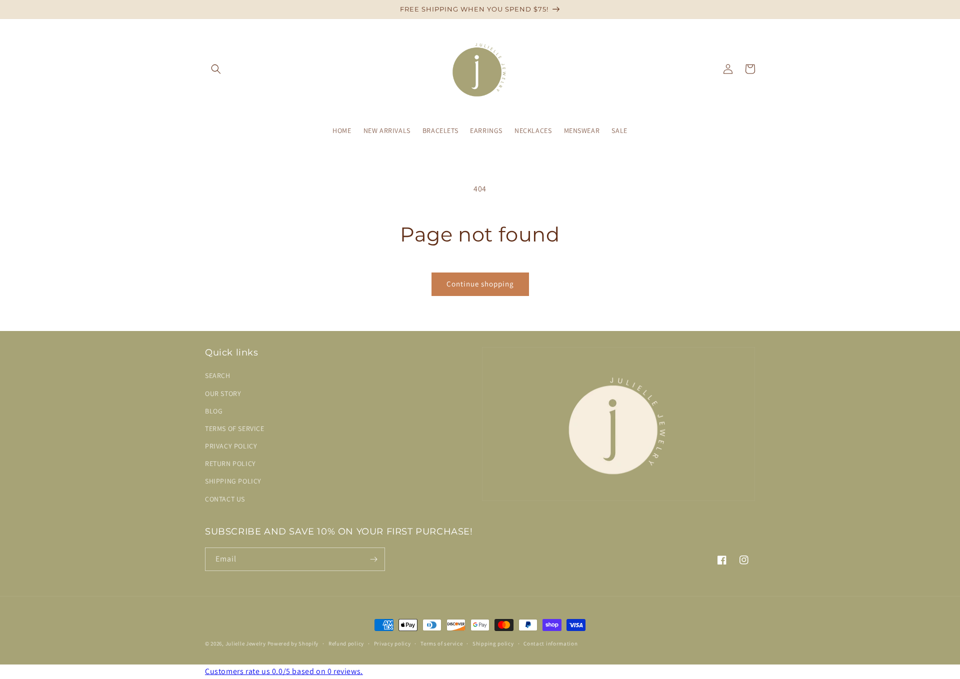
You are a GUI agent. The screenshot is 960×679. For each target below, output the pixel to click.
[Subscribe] (373, 559)
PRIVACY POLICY (231, 446)
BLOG (213, 411)
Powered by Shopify (293, 643)
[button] (216, 69)
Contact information (551, 643)
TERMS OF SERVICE (234, 428)
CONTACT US (225, 499)
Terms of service (441, 643)
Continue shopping (480, 283)
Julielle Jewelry (246, 643)
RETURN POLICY (230, 463)
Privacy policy (392, 643)
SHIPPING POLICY (233, 481)
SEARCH (217, 375)
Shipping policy (493, 643)
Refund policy (346, 643)
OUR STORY (223, 393)
